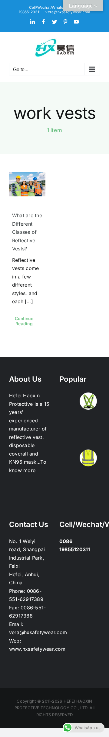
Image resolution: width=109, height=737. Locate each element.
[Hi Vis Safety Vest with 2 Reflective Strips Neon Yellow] (68, 439)
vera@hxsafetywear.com (67, 12)
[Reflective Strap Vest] (88, 401)
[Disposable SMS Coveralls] (88, 477)
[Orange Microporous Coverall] (68, 477)
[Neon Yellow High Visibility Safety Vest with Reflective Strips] (88, 458)
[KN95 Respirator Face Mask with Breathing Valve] (68, 401)
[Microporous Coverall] (88, 496)
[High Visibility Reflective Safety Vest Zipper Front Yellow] (88, 420)
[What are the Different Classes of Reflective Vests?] (27, 184)
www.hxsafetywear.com (37, 649)
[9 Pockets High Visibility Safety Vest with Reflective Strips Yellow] (68, 458)
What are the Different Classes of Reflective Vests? (27, 232)
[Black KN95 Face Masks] (68, 420)
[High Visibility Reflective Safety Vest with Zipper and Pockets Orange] (88, 439)
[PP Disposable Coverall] (68, 496)
